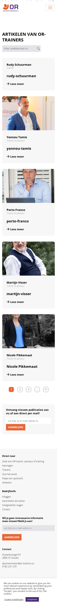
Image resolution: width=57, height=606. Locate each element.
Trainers (6, 469)
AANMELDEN (15, 427)
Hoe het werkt (9, 474)
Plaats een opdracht (12, 478)
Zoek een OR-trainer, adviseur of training (23, 461)
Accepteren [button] (32, 599)
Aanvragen (7, 465)
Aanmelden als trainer (13, 501)
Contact (6, 509)
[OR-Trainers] (10, 7)
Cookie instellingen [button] (13, 599)
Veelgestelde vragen (12, 505)
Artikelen (7, 482)
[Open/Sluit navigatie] (50, 7)
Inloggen (6, 496)
